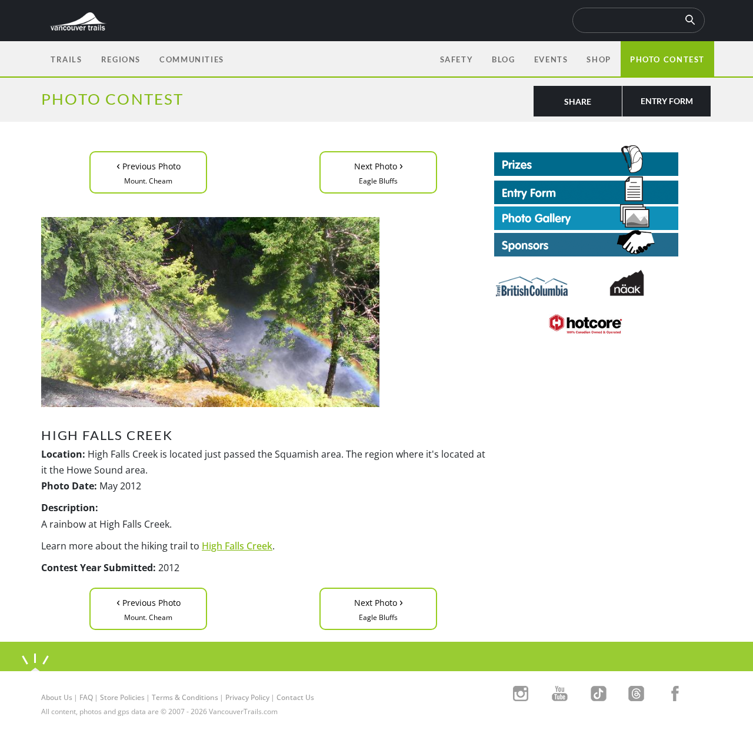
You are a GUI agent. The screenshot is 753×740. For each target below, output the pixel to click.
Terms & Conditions (185, 697)
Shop (599, 59)
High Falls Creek (237, 545)
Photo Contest (667, 59)
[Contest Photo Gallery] (586, 215)
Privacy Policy (247, 697)
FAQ (86, 697)
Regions (121, 59)
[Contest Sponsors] (603, 243)
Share (577, 101)
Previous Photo (148, 171)
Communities (191, 59)
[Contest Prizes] (603, 160)
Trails (66, 59)
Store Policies (122, 697)
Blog (503, 59)
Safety (457, 59)
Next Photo (378, 171)
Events (551, 59)
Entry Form (667, 101)
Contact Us (295, 697)
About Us (56, 697)
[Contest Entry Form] (603, 190)
